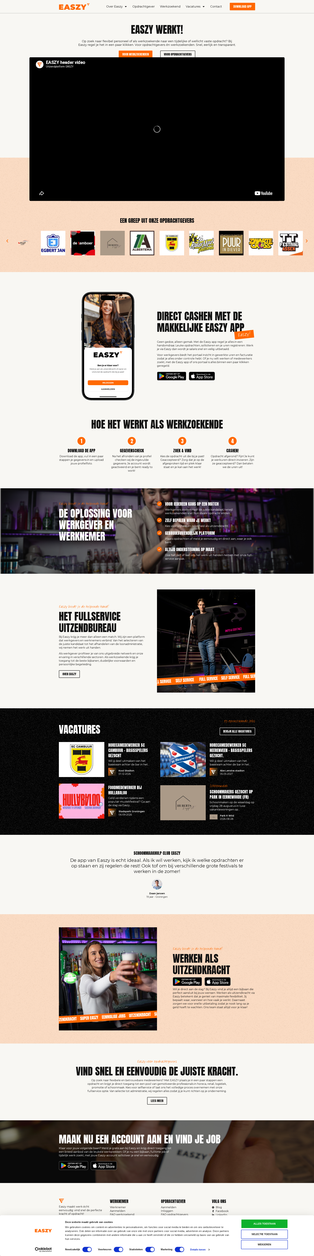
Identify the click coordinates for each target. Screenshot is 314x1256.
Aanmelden (117, 1210)
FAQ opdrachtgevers (174, 1214)
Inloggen (167, 1210)
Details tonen (197, 1249)
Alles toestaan (264, 1223)
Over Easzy (114, 6)
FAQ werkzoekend (122, 1214)
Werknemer (118, 1207)
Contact (216, 6)
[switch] (118, 1249)
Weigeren (264, 1244)
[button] (7, 241)
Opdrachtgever (143, 6)
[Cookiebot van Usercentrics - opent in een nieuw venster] (43, 1249)
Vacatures (193, 6)
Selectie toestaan (265, 1234)
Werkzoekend (170, 6)
